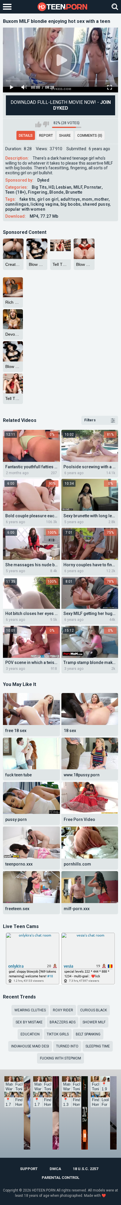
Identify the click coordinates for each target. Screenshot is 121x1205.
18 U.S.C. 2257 (85, 1169)
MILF (77, 187)
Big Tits (39, 187)
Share (65, 135)
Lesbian (63, 187)
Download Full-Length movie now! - (61, 105)
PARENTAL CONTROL (60, 1177)
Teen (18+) (15, 192)
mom (87, 199)
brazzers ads (62, 1022)
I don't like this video (46, 124)
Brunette (73, 192)
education (30, 1034)
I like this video (38, 124)
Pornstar (92, 187)
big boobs (70, 204)
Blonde (56, 192)
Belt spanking (88, 1034)
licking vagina (44, 204)
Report (46, 135)
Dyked (43, 180)
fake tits (28, 199)
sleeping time (97, 1046)
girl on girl (48, 199)
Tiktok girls (58, 1034)
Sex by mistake (29, 1022)
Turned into (67, 1046)
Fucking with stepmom (60, 1058)
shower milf (94, 1022)
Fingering (38, 192)
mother (101, 199)
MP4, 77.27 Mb (44, 216)
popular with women (25, 209)
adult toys (70, 199)
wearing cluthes (30, 1010)
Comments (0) (89, 135)
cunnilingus (17, 204)
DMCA (55, 1169)
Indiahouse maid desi (30, 1046)
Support (29, 1169)
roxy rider (63, 1010)
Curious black (93, 1010)
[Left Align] (8, 6)
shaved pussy (96, 204)
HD (51, 187)
